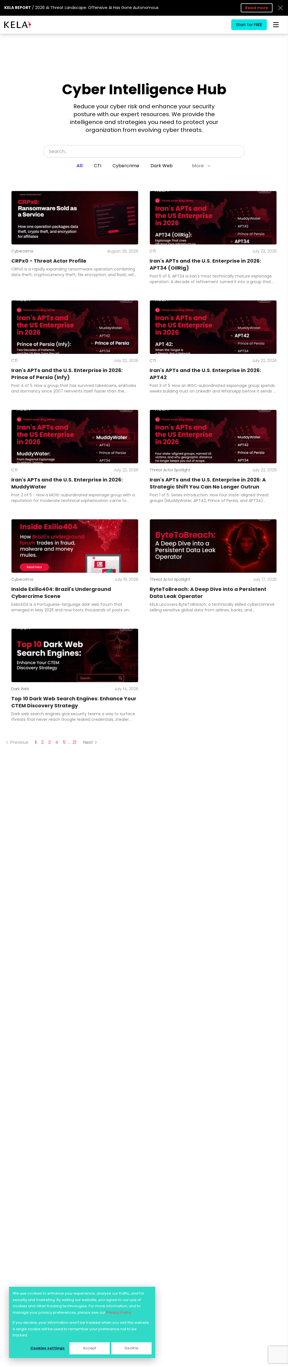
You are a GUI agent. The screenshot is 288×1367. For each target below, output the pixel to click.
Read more (256, 8)
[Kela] (17, 24)
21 (74, 742)
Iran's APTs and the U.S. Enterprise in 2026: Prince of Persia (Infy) (67, 374)
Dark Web (161, 165)
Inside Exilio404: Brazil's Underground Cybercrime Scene (61, 593)
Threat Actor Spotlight (170, 470)
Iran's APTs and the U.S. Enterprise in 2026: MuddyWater (67, 483)
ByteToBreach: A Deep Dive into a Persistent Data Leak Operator (208, 593)
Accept (89, 1348)
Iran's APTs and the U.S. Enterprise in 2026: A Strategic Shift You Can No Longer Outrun (208, 483)
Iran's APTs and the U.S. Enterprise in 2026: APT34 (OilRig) (205, 264)
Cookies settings (47, 1348)
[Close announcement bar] (280, 7)
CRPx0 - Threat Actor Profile (48, 260)
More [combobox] (198, 165)
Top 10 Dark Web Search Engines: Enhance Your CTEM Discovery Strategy (73, 702)
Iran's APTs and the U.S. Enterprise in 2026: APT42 (205, 374)
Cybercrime (125, 165)
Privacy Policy (118, 1312)
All (79, 165)
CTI (97, 165)
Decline (131, 1348)
